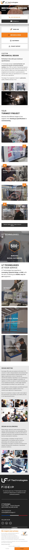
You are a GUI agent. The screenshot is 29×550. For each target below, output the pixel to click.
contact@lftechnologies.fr (8, 512)
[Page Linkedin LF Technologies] (6, 523)
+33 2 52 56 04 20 (6, 511)
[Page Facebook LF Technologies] (2, 523)
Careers (14, 528)
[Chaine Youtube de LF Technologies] (10, 523)
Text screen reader (14, 292)
